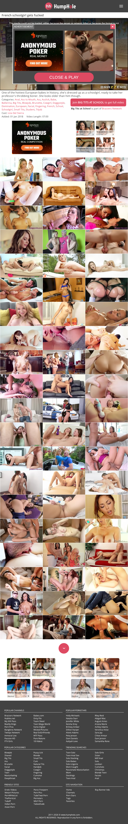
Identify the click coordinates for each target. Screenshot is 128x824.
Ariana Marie (101, 724)
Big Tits (17, 102)
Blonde (37, 755)
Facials (98, 775)
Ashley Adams (101, 726)
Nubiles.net (9, 718)
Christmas (99, 769)
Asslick (45, 99)
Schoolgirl (7, 109)
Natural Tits (39, 764)
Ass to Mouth (28, 99)
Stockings (70, 775)
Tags (68, 798)
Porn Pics (38, 792)
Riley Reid (99, 715)
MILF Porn (38, 801)
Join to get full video (98, 102)
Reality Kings (10, 724)
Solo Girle (99, 752)
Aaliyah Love (72, 741)
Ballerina (7, 102)
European (21, 106)
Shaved (7, 755)
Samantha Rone (102, 741)
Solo (97, 761)
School (59, 106)
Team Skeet (39, 721)
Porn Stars (71, 795)
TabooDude (39, 803)
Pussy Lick (38, 752)
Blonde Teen (100, 772)
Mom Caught (72, 766)
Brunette (37, 102)
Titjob (39, 109)
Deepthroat (9, 778)
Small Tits (19, 109)
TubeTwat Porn (41, 795)
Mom (68, 772)
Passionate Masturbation (77, 769)
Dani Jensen (100, 738)
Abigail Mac (100, 718)
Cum (36, 761)
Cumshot (38, 775)
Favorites (70, 801)
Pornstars (38, 798)
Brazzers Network (112, 108)
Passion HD (9, 738)
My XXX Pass (10, 721)
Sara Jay (98, 732)
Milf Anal (99, 758)
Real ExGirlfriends (42, 732)
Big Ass (37, 778)
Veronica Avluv (101, 729)
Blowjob (26, 102)
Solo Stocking (72, 758)
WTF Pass (38, 735)
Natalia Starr (72, 718)
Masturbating (10, 775)
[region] (64, 54)
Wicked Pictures (41, 729)
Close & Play (63, 77)
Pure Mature (39, 738)
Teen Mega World (42, 724)
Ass (39, 99)
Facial (31, 106)
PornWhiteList (11, 795)
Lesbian (98, 764)
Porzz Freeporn (41, 789)
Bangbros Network (13, 729)
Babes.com (39, 715)
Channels (70, 792)
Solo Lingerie (72, 764)
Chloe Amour (101, 735)
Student (30, 109)
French (51, 106)
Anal (17, 99)
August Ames (101, 721)
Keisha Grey (71, 724)
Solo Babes (71, 761)
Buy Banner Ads (102, 789)
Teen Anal (70, 778)
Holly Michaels (73, 715)
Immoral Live (10, 735)
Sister (97, 755)
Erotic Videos (11, 789)
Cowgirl (47, 102)
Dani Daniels (72, 738)
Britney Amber (73, 726)
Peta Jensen (71, 735)
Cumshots (99, 766)
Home (69, 789)
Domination (8, 106)
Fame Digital (39, 726)
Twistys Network (12, 732)
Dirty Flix (38, 718)
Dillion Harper (72, 729)
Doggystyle (59, 102)
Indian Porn (10, 803)
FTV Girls (8, 741)
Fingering (40, 106)
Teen (6, 772)
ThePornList (10, 798)
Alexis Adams (72, 732)
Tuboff (8, 801)
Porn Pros (9, 726)
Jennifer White (72, 721)
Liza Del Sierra (16, 113)
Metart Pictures (12, 792)
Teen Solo (70, 752)
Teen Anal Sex (72, 755)
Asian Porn (10, 806)
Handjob (37, 766)
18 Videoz (38, 741)
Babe (53, 99)
